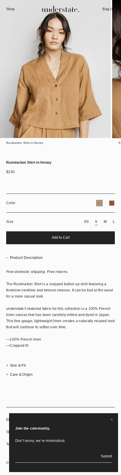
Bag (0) (108, 9)
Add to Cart (61, 237)
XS (86, 222)
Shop (10, 9)
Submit (106, 456)
